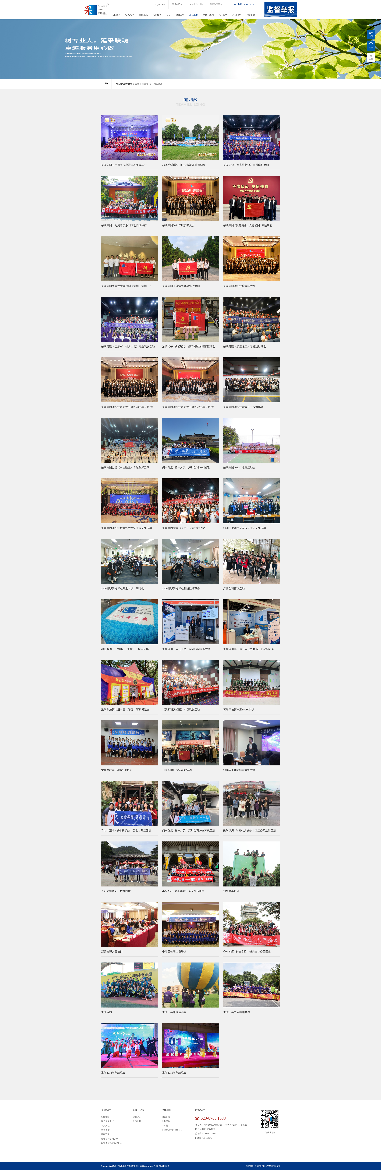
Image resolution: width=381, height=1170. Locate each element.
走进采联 (106, 1110)
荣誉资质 (105, 1130)
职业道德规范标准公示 (111, 1143)
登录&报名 (177, 4)
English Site (160, 4)
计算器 (165, 1126)
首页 (137, 84)
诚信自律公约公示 (109, 1139)
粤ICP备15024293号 (161, 1166)
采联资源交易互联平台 (172, 1130)
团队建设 (158, 84)
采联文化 (146, 84)
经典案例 (166, 1121)
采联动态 (137, 1117)
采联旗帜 (105, 1117)
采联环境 (105, 1134)
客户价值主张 (107, 1121)
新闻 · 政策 (138, 1110)
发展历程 (105, 1126)
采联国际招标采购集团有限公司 (267, 1166)
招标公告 (166, 1117)
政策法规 (137, 1121)
